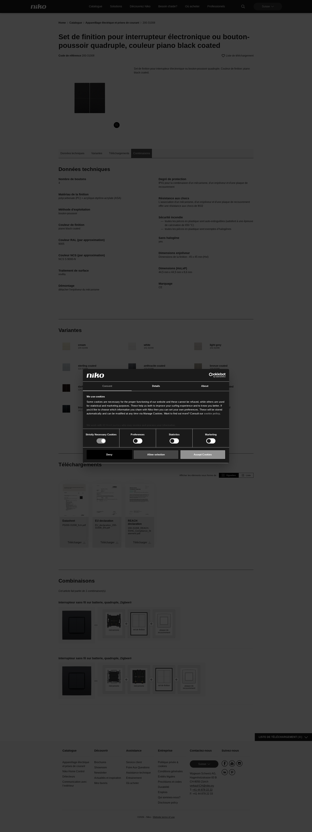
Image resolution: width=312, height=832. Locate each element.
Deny (109, 454)
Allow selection (156, 454)
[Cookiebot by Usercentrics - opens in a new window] (211, 375)
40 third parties (112, 425)
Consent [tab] (107, 386)
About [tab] (204, 386)
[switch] (137, 441)
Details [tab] (156, 386)
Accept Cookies (203, 454)
